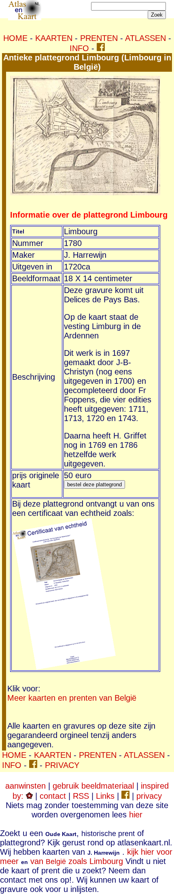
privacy (149, 795)
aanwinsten (25, 785)
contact (53, 795)
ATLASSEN (145, 38)
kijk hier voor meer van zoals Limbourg (86, 856)
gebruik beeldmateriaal (93, 785)
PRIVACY (62, 765)
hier (135, 814)
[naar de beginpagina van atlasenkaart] (24, 17)
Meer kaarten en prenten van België (71, 697)
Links (105, 795)
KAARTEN (53, 38)
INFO (79, 48)
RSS (81, 795)
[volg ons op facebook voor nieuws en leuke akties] (101, 48)
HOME (15, 38)
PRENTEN (99, 38)
